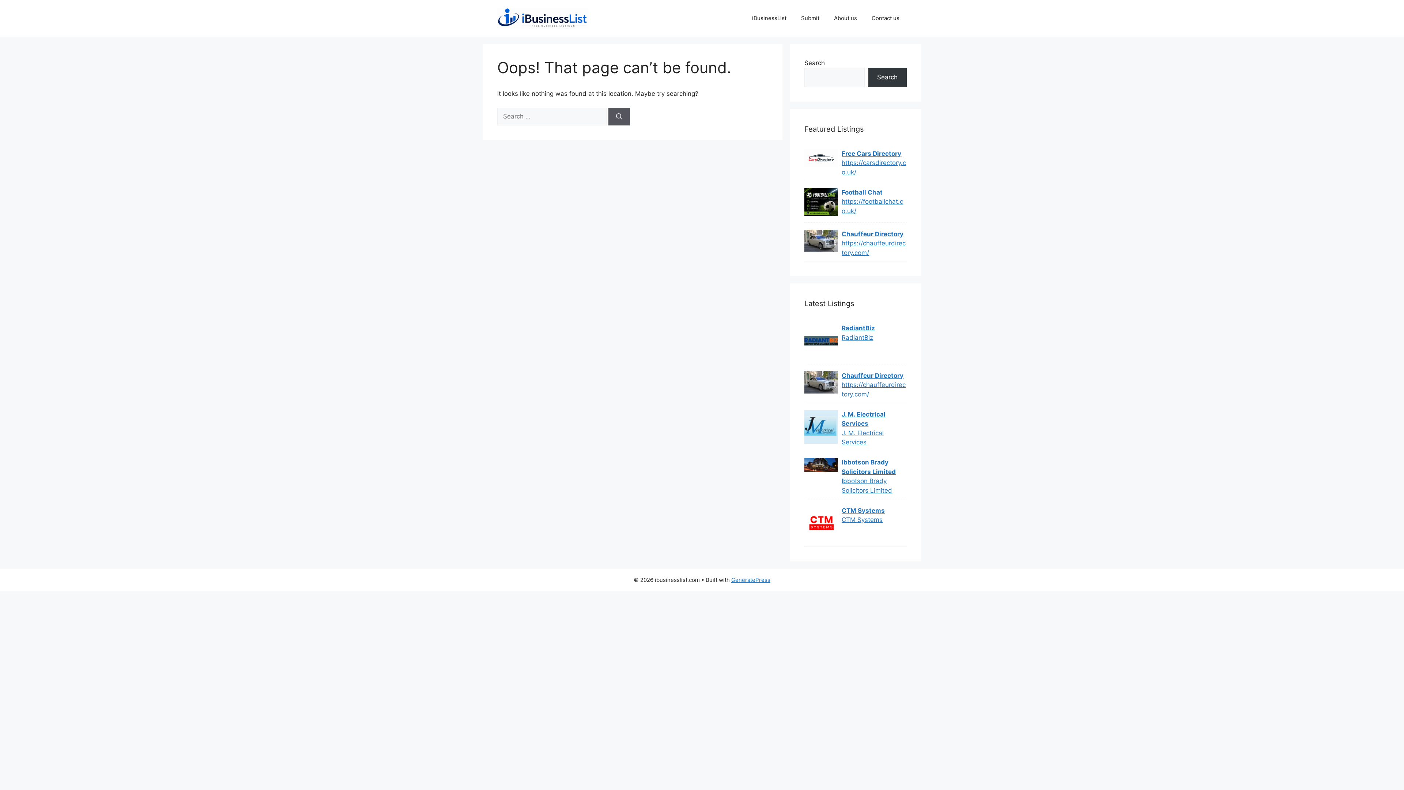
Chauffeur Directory (872, 234)
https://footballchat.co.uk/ (872, 206)
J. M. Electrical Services (864, 419)
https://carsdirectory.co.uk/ (874, 167)
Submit (810, 18)
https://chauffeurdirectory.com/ (874, 248)
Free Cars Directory (871, 153)
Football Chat (862, 192)
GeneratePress (750, 579)
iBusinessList (769, 18)
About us (845, 18)
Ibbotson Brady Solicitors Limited (869, 467)
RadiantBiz (858, 328)
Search (814, 63)
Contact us (885, 18)
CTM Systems (863, 510)
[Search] (619, 116)
